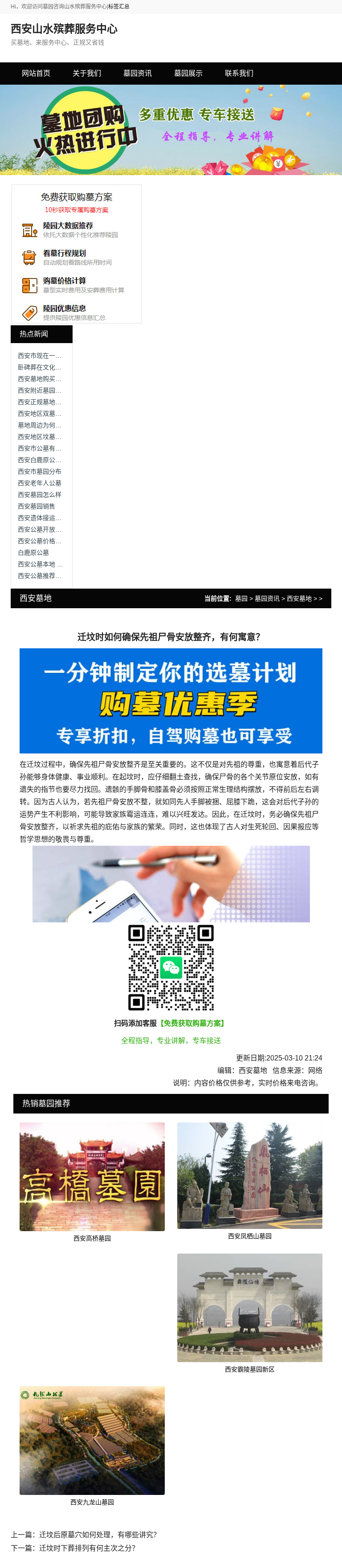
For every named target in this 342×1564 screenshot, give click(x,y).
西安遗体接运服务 (43, 517)
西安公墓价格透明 (43, 541)
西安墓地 (299, 598)
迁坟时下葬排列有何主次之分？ (89, 1548)
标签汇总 (119, 7)
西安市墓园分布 (39, 471)
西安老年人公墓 (39, 483)
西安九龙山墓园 (92, 1502)
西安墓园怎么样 (39, 494)
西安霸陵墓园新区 (250, 1369)
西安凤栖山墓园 (250, 1236)
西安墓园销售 (36, 506)
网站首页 (36, 73)
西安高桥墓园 (92, 1238)
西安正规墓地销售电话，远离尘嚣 (64, 401)
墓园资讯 (267, 598)
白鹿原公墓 (33, 552)
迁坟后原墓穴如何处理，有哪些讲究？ (99, 1535)
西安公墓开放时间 (43, 529)
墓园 (241, 598)
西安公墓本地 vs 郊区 (47, 564)
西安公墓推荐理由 (43, 575)
